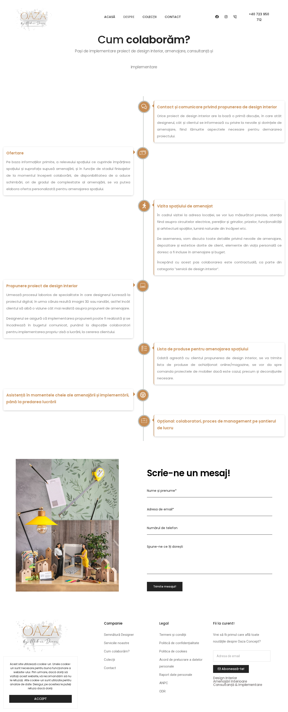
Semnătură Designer (119, 635)
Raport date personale (175, 675)
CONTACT (173, 17)
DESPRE (128, 17)
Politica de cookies (173, 651)
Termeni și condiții (172, 635)
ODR (162, 691)
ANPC (163, 683)
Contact (110, 668)
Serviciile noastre (116, 643)
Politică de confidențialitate (179, 643)
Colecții (109, 660)
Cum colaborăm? (117, 651)
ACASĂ (109, 17)
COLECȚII (149, 17)
